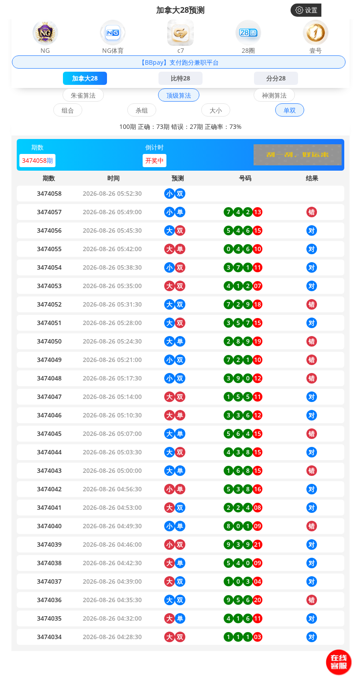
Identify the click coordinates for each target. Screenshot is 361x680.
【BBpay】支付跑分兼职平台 (179, 62)
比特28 (180, 78)
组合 (68, 110)
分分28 (276, 78)
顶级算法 (178, 95)
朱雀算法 (83, 95)
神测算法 (274, 95)
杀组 (142, 110)
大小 (216, 110)
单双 (290, 110)
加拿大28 (85, 78)
